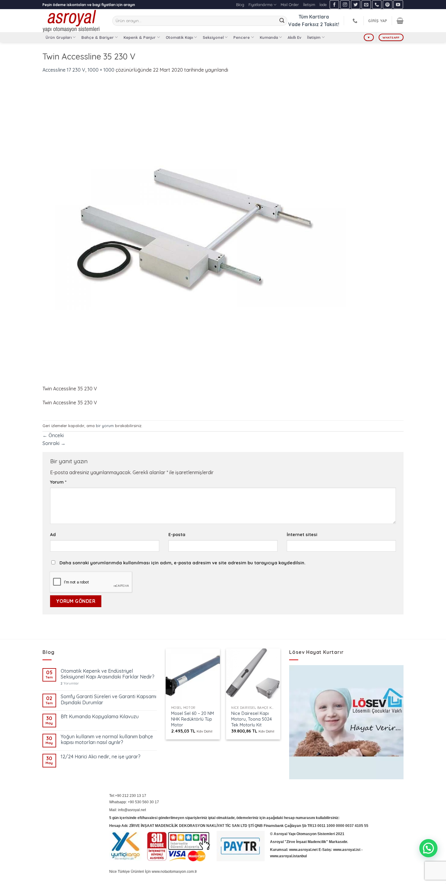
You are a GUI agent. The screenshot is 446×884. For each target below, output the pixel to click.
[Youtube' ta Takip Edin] (398, 4)
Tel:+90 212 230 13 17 (127, 796)
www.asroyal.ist (346, 850)
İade (323, 4)
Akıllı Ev (294, 37)
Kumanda (269, 37)
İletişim (309, 4)
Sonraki (54, 443)
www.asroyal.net (303, 850)
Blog (240, 4)
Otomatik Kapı (179, 37)
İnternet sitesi (302, 534)
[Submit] (282, 21)
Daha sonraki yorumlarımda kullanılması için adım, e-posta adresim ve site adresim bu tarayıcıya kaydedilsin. (182, 563)
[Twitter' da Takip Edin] (355, 4)
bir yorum (105, 425)
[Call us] (377, 4)
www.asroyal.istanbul (288, 856)
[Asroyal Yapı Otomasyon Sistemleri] (72, 20)
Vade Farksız (303, 24)
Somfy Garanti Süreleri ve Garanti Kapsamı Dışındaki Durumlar (108, 699)
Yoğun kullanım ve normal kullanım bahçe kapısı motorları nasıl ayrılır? (107, 739)
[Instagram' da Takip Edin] (345, 4)
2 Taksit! (329, 24)
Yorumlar (70, 683)
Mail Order (290, 4)
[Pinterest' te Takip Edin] (387, 4)
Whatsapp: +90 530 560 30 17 (134, 802)
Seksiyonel (213, 37)
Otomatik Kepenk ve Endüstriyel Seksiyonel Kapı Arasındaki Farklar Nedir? (107, 674)
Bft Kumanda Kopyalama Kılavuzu (100, 716)
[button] (428, 848)
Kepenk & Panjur (139, 37)
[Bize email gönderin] (366, 4)
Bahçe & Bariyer (97, 37)
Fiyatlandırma (260, 4)
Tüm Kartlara (314, 17)
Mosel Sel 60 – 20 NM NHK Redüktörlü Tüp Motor (192, 719)
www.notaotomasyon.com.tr (174, 871)
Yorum (58, 482)
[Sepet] (400, 20)
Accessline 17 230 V (63, 70)
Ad (53, 534)
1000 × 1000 (101, 70)
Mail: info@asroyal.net (127, 810)
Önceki (53, 435)
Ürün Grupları (59, 37)
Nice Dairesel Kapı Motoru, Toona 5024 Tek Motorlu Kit (251, 719)
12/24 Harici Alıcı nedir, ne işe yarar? (100, 757)
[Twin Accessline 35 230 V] (194, 232)
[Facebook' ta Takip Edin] (334, 4)
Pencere (241, 37)
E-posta (176, 534)
